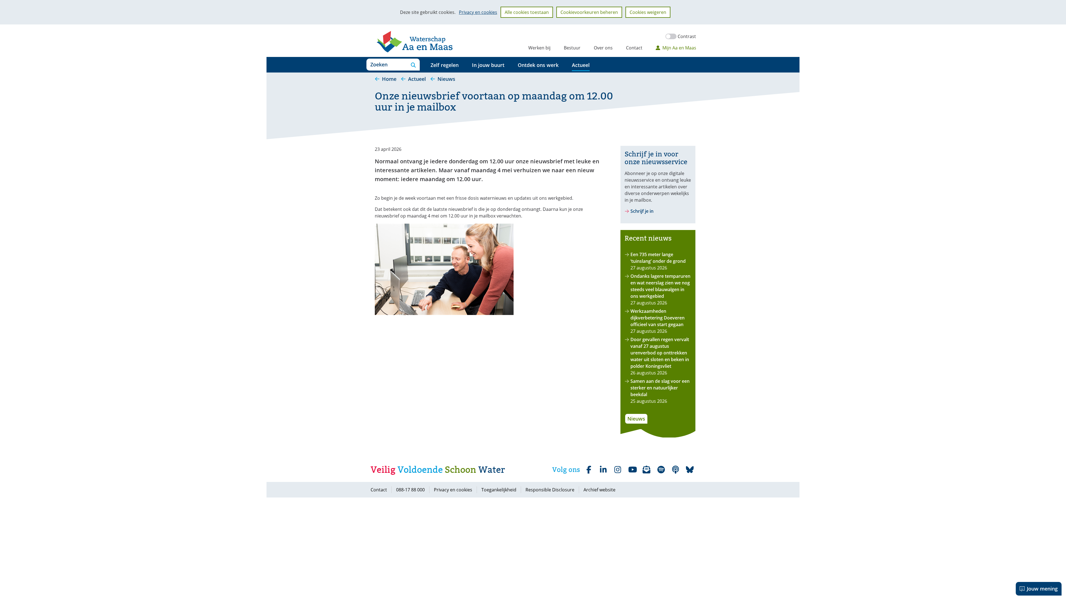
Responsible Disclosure (550, 490)
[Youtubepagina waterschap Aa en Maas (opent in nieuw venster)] (632, 469)
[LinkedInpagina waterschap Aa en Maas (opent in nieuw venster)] (603, 469)
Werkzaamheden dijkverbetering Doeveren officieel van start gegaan (657, 318)
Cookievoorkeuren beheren (589, 12)
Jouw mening (1042, 588)
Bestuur (572, 48)
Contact (634, 48)
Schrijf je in (641, 211)
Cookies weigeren (648, 12)
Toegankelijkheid (498, 490)
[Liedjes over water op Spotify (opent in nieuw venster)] (661, 469)
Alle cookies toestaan (527, 12)
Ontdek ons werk (538, 65)
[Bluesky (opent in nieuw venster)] (689, 469)
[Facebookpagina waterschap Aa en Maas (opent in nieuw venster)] (588, 469)
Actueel (581, 65)
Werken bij (539, 48)
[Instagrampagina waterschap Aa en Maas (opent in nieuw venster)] (617, 469)
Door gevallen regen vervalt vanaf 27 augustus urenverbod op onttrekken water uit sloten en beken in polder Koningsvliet (659, 352)
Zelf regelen (445, 65)
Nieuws (636, 418)
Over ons (603, 48)
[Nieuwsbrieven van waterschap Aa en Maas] (646, 469)
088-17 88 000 (410, 490)
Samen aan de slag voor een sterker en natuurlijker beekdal (660, 388)
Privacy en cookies (478, 12)
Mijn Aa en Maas (679, 48)
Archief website (599, 490)
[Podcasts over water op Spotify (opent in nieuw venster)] (675, 469)
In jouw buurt (488, 65)
